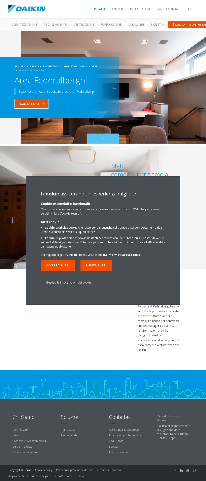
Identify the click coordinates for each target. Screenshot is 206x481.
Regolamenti (16, 476)
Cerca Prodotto (22, 446)
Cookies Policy (44, 470)
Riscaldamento (55, 24)
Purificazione (111, 24)
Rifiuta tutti (96, 265)
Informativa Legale (38, 476)
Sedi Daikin (116, 441)
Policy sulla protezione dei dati (74, 470)
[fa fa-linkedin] (181, 470)
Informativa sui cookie (124, 255)
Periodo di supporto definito (170, 418)
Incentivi (157, 24)
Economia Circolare (25, 452)
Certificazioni (20, 430)
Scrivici (113, 446)
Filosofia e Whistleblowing (29, 441)
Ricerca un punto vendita (125, 435)
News (16, 435)
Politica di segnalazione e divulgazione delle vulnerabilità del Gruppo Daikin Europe (173, 432)
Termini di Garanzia (109, 470)
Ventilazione (84, 24)
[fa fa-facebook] (175, 470)
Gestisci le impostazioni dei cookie (68, 282)
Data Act (81, 476)
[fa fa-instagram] (194, 470)
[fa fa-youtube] (188, 470)
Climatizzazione (24, 24)
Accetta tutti (57, 265)
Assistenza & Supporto (124, 430)
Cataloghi (136, 24)
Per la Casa (68, 430)
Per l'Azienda (69, 435)
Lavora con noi (119, 452)
